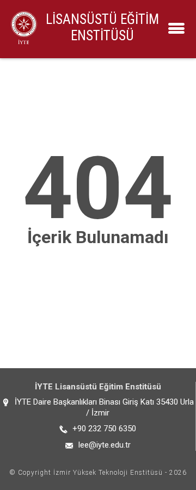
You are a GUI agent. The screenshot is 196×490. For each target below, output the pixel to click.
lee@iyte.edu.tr (104, 445)
